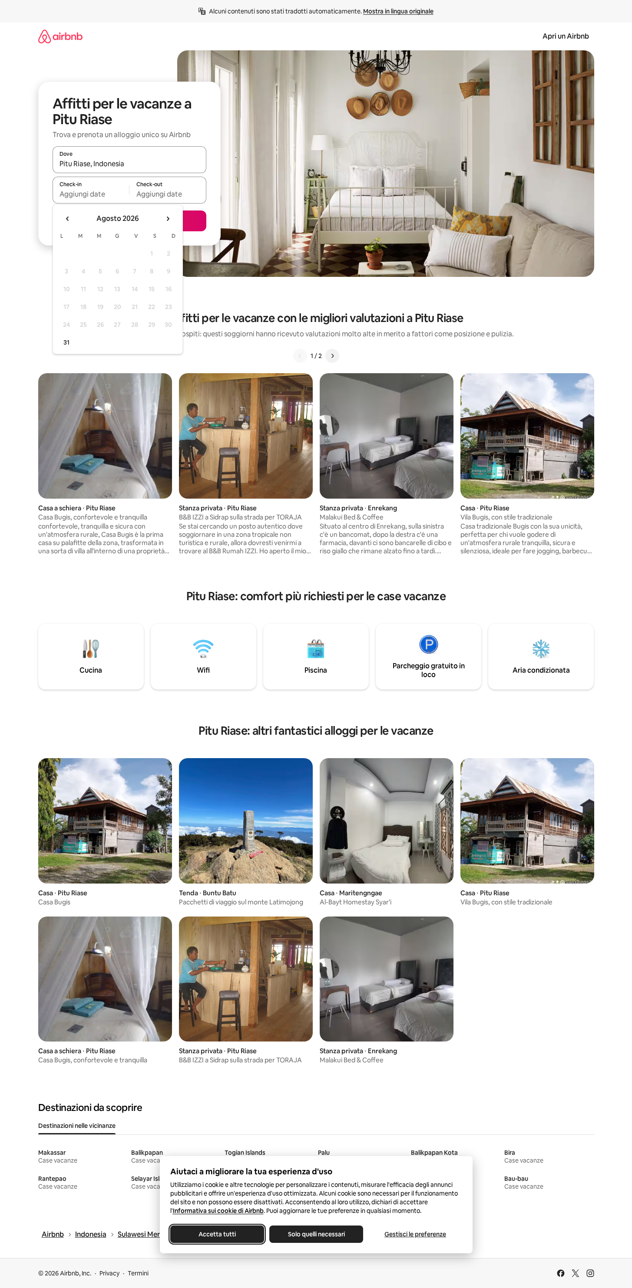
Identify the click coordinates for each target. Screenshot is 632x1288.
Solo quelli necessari (316, 1234)
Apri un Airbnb (566, 36)
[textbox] (91, 194)
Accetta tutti (217, 1234)
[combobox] (129, 163)
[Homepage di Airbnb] (60, 36)
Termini (138, 1273)
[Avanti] (332, 356)
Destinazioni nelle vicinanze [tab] (77, 1126)
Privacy (109, 1273)
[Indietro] (300, 356)
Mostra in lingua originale (398, 11)
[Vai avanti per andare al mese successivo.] (167, 218)
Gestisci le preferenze (415, 1234)
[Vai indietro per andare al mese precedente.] (67, 218)
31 (66, 342)
